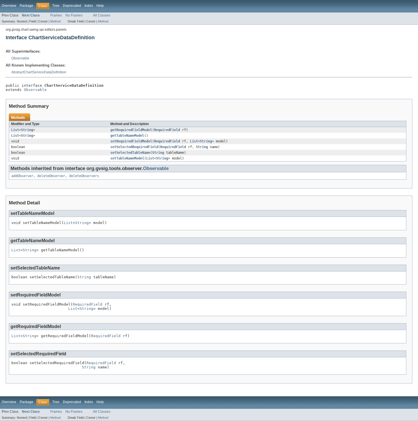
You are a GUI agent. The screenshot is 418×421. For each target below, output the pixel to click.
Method (55, 21)
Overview (9, 6)
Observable (20, 58)
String (27, 130)
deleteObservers (84, 176)
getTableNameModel (127, 136)
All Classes (101, 15)
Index (88, 6)
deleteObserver (51, 176)
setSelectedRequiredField (134, 147)
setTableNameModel (127, 158)
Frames (56, 15)
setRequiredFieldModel (131, 141)
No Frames (73, 15)
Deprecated (72, 6)
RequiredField (167, 130)
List (15, 130)
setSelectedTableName (130, 153)
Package (26, 6)
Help (100, 6)
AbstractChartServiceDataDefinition (38, 72)
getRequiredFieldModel (131, 130)
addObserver (22, 176)
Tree (55, 6)
